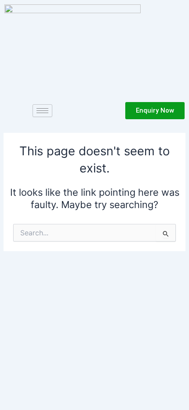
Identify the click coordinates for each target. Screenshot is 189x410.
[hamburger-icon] (42, 110)
